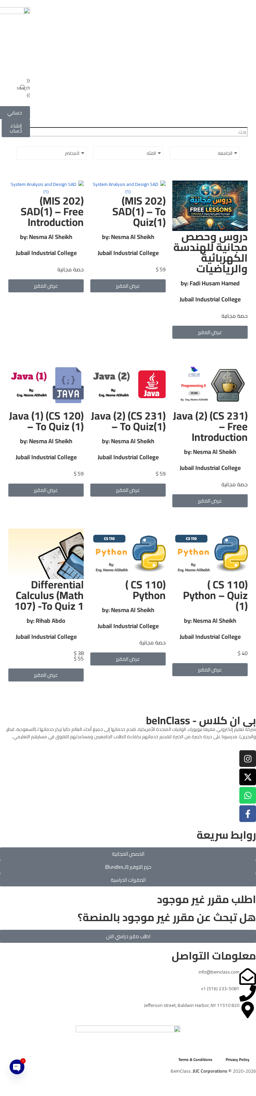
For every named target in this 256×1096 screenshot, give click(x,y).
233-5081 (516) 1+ (220, 988)
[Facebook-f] (247, 813)
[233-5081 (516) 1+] (247, 993)
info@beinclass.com (219, 972)
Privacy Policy (237, 1059)
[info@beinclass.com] (247, 976)
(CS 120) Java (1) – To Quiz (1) (46, 420)
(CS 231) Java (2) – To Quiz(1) (128, 420)
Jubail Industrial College (210, 299)
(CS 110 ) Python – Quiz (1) (215, 595)
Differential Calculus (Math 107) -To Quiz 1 (49, 595)
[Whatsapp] (247, 795)
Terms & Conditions (195, 1059)
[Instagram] (247, 758)
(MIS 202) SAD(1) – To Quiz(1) (139, 211)
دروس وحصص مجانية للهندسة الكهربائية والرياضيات (210, 252)
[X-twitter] (247, 777)
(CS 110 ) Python (145, 589)
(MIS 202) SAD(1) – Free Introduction (52, 211)
